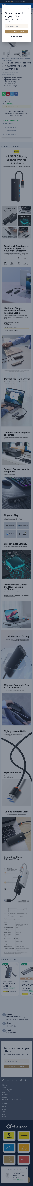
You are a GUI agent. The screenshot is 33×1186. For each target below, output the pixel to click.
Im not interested (16, 36)
